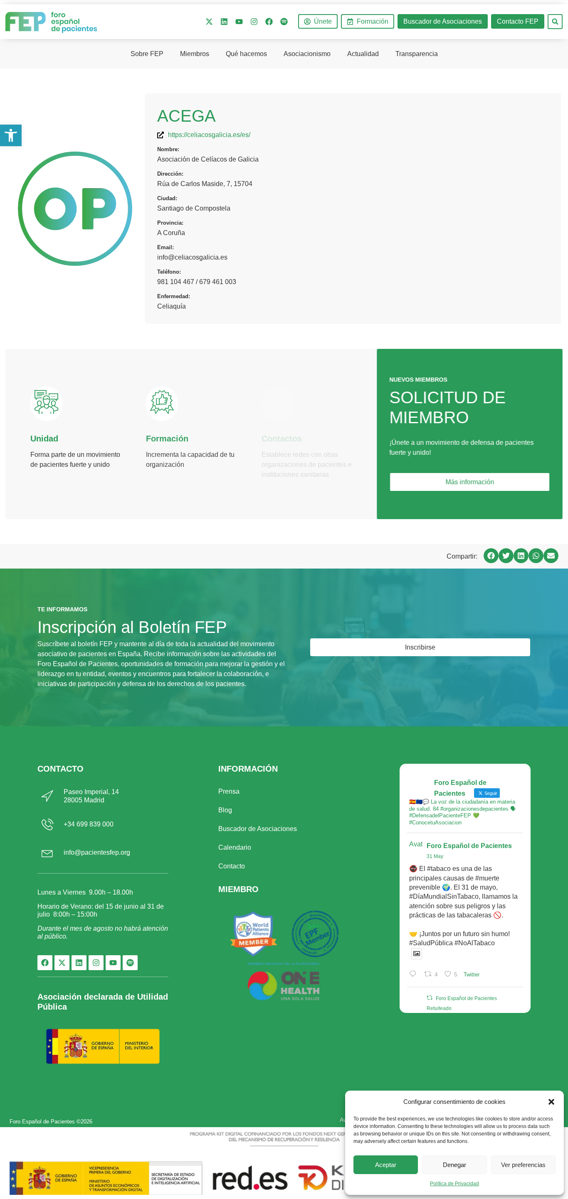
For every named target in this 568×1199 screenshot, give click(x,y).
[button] (551, 1102)
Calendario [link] (234, 847)
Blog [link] (225, 810)
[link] (11, 135)
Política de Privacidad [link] (454, 1184)
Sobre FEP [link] (147, 53)
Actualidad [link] (363, 53)
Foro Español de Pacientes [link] (469, 845)
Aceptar (385, 1164)
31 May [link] (435, 856)
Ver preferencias (523, 1164)
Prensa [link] (229, 791)
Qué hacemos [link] (246, 53)
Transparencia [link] (416, 53)
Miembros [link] (194, 53)
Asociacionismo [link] (307, 53)
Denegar (454, 1164)
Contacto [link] (231, 866)
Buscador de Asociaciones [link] (257, 828)
